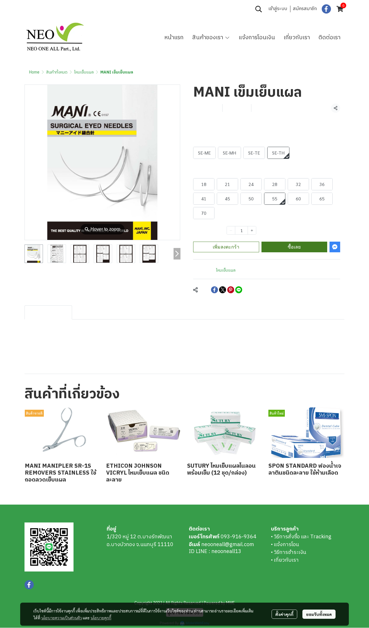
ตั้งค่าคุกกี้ (284, 614)
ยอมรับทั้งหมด (319, 614)
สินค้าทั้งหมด (56, 72)
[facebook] (326, 9)
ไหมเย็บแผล (84, 72)
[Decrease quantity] (231, 230)
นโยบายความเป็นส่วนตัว (61, 617)
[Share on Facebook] (214, 289)
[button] (258, 9)
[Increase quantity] (252, 230)
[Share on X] (222, 289)
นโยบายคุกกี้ (101, 617)
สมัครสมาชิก (305, 9)
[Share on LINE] (238, 289)
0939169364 (65, 9)
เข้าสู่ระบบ (277, 9)
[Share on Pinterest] (230, 289)
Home (34, 72)
